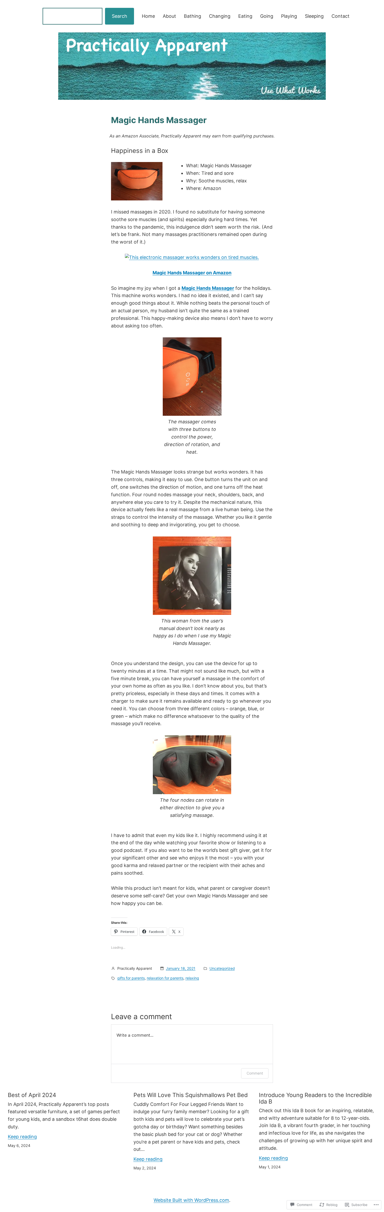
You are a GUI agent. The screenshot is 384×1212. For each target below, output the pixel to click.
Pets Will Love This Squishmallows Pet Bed (190, 1095)
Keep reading (22, 1136)
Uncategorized (222, 968)
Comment (255, 1073)
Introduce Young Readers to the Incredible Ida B (315, 1098)
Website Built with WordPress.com (191, 1200)
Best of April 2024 (32, 1095)
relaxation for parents (165, 978)
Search (119, 16)
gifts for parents (131, 978)
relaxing (192, 978)
